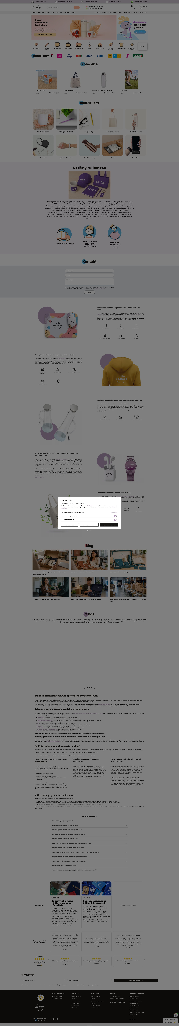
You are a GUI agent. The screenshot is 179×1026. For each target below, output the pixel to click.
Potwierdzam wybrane (70, 525)
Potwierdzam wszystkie (109, 525)
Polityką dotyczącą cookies (92, 505)
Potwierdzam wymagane (89, 525)
